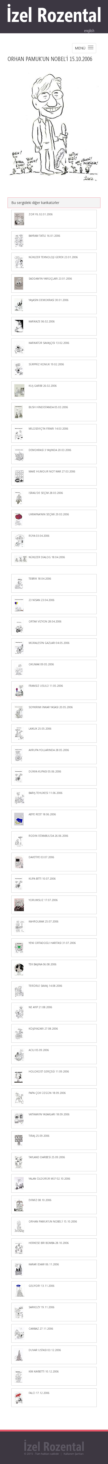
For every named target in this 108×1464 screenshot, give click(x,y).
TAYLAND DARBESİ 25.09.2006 (47, 1157)
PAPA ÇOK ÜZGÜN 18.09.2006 (47, 1093)
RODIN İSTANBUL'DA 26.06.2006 (48, 836)
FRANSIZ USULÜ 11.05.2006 (46, 686)
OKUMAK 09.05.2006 (41, 664)
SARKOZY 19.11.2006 (42, 1307)
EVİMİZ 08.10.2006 (40, 1200)
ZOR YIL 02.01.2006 (41, 214)
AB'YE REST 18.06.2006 (42, 814)
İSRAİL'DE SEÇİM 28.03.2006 (46, 493)
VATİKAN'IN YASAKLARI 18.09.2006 (49, 1114)
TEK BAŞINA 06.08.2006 (43, 964)
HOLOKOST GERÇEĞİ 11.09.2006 (49, 1071)
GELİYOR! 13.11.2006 (42, 1286)
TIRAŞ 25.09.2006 (39, 1136)
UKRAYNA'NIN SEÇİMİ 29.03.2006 (49, 514)
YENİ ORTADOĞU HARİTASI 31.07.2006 (52, 943)
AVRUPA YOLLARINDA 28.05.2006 (49, 750)
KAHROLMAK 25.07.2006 (44, 921)
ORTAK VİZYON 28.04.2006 (45, 621)
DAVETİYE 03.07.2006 (41, 857)
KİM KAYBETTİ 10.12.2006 (44, 1371)
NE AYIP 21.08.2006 (40, 1007)
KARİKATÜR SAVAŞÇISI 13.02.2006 (49, 343)
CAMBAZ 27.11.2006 (41, 1328)
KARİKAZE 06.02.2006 (42, 321)
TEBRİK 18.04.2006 (40, 578)
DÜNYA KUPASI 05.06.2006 (45, 771)
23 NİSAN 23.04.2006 (42, 600)
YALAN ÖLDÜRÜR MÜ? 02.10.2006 (49, 1178)
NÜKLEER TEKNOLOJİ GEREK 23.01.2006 (53, 257)
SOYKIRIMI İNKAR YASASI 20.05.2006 (51, 707)
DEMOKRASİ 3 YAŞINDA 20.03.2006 (50, 450)
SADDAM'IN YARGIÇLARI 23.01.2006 (50, 278)
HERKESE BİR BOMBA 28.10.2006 (49, 1243)
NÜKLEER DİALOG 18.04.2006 (47, 557)
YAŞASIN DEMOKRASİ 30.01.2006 (49, 300)
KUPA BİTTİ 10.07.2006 (42, 878)
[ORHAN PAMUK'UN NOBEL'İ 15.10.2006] (54, 126)
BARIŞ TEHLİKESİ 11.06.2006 (46, 793)
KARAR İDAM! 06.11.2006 (44, 1264)
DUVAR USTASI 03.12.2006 (45, 1350)
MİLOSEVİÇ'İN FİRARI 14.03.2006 (48, 428)
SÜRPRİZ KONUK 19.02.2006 (46, 364)
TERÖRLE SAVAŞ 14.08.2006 (45, 986)
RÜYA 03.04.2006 (39, 535)
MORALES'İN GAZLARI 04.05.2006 (49, 643)
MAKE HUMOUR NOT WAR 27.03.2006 (52, 471)
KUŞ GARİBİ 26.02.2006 (43, 385)
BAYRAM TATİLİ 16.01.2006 (44, 235)
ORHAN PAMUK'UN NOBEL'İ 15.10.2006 (53, 1221)
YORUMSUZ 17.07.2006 (43, 900)
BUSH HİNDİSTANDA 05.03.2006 (48, 407)
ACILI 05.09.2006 (39, 1050)
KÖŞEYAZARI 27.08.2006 (43, 1028)
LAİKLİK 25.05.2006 (40, 728)
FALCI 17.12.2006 (39, 1393)
